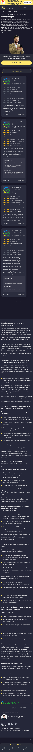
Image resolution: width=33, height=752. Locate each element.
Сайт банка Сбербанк (16, 745)
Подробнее (27, 2)
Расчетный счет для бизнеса (11, 7)
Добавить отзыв (17, 71)
